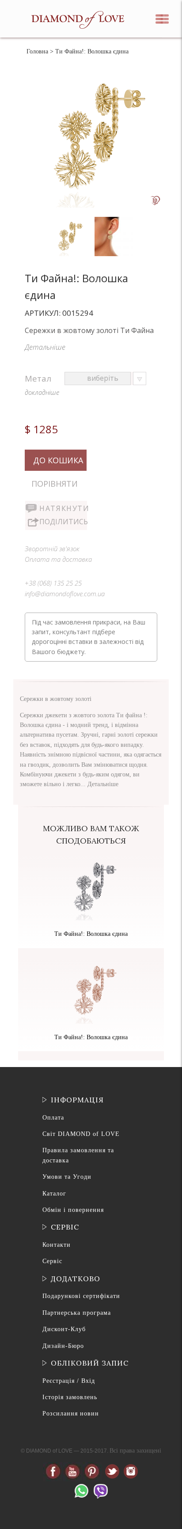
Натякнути (63, 508)
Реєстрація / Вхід (68, 1381)
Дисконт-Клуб (64, 1329)
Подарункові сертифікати (81, 1296)
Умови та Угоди (66, 1176)
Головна (37, 51)
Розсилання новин (70, 1413)
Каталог (54, 1193)
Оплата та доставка (58, 559)
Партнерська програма (76, 1312)
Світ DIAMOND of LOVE (81, 1134)
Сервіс (52, 1261)
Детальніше (45, 347)
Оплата (53, 1117)
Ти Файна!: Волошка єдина (91, 934)
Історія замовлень (69, 1397)
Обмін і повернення (73, 1210)
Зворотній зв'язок (52, 548)
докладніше (42, 392)
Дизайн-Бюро (63, 1346)
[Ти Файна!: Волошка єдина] (69, 219)
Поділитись (63, 521)
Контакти (56, 1244)
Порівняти (54, 483)
